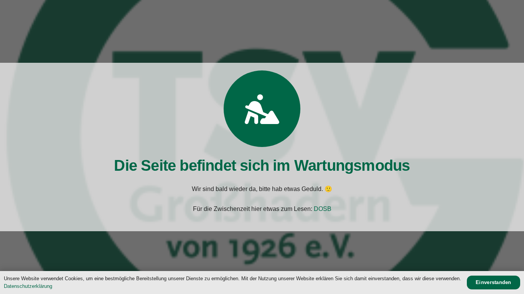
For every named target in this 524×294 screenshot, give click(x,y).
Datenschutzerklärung (28, 286)
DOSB (322, 209)
